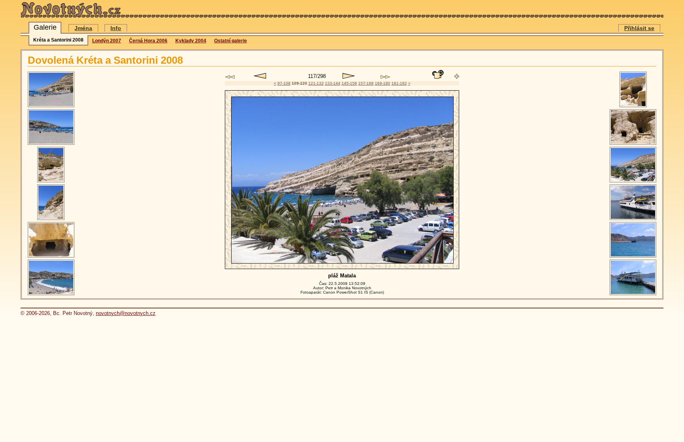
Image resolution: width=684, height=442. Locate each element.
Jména (83, 28)
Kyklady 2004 (190, 41)
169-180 (382, 83)
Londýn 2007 (106, 41)
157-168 (366, 83)
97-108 (284, 83)
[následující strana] (385, 77)
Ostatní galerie (230, 41)
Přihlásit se (639, 28)
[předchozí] (259, 76)
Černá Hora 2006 (148, 41)
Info (115, 28)
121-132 (316, 83)
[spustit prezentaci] (438, 74)
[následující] (348, 76)
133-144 (332, 83)
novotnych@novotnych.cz (126, 313)
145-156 (349, 83)
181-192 (399, 83)
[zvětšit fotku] (456, 76)
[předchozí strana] (230, 77)
